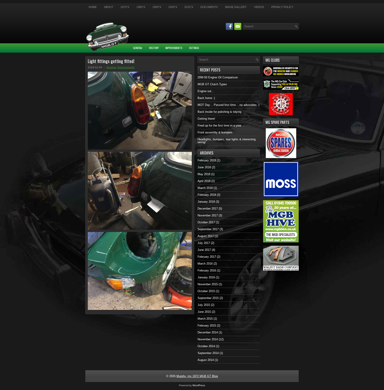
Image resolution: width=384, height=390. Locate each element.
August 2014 (206, 360)
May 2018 (204, 174)
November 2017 (208, 215)
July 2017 (204, 243)
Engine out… (206, 91)
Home (93, 7)
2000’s (172, 7)
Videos (259, 7)
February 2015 (207, 325)
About (108, 7)
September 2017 (208, 229)
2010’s (188, 7)
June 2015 (204, 311)
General (137, 48)
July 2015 (204, 305)
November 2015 (208, 284)
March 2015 (205, 318)
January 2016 (206, 277)
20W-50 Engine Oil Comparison (218, 77)
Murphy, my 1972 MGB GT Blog (197, 376)
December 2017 (208, 208)
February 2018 (207, 194)
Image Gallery (236, 7)
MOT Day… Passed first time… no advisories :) (228, 105)
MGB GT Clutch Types (212, 84)
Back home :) (206, 98)
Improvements (173, 48)
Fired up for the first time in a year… (221, 125)
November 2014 (208, 339)
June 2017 (204, 249)
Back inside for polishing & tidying (219, 111)
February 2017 (207, 256)
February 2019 (207, 160)
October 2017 (206, 222)
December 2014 (208, 332)
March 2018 (205, 188)
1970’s (124, 7)
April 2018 (204, 181)
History (154, 48)
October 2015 (206, 291)
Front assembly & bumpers (215, 132)
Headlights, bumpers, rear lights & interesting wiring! (227, 141)
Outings (194, 48)
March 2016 (205, 263)
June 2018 (204, 167)
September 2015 (208, 298)
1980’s (140, 7)
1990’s (156, 7)
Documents (209, 7)
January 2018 (206, 201)
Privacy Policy (282, 7)
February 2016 (207, 270)
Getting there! (206, 118)
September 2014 (208, 353)
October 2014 (206, 346)
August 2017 (206, 236)
